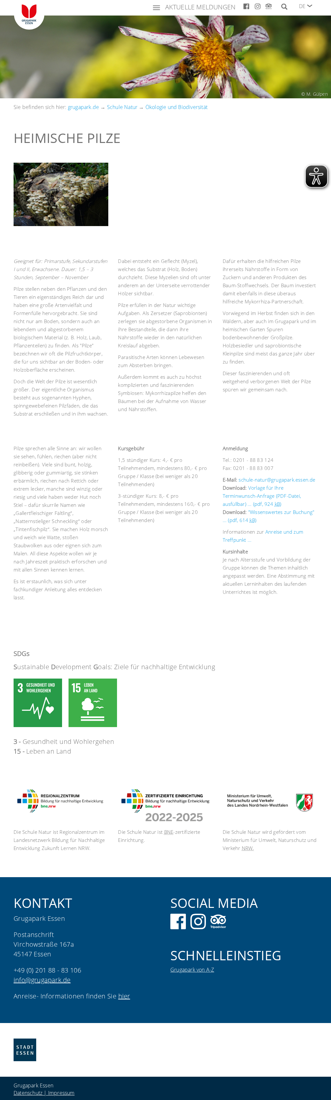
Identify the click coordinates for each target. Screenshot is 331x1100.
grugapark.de (83, 107)
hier (124, 996)
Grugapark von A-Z (192, 969)
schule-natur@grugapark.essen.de (277, 479)
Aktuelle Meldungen (200, 7)
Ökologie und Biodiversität (176, 107)
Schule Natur (122, 107)
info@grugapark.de (42, 979)
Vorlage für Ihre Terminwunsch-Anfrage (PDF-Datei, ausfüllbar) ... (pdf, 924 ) (262, 496)
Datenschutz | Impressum (44, 1092)
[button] (309, 5)
